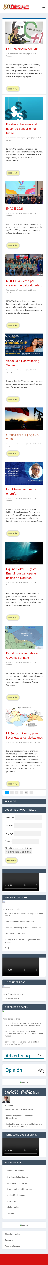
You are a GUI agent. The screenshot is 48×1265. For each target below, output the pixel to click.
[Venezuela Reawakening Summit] (24, 345)
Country (8, 841)
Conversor (11, 1201)
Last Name (9, 825)
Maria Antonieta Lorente (12, 994)
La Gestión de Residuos (15, 934)
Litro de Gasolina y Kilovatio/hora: (19, 921)
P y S (7, 948)
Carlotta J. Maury (12, 998)
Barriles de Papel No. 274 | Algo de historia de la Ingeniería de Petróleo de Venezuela (23, 1024)
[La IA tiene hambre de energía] (24, 473)
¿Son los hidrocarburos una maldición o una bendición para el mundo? (23, 1125)
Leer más (12, 89)
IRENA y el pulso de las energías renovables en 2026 (23, 941)
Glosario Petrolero (12, 1234)
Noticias (9, 56)
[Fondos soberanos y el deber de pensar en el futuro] (24, 108)
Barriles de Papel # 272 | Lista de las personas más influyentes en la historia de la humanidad (24, 1033)
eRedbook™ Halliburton (17, 1183)
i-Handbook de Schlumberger (19, 1189)
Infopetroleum (21, 54)
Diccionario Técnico (15, 1171)
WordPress (40, 1258)
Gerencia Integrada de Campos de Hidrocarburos (19, 1117)
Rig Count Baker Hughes (17, 1177)
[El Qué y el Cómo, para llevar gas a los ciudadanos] (24, 717)
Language (9, 833)
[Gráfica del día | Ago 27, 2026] (24, 418)
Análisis (40, 742)
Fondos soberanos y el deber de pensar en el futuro (21, 129)
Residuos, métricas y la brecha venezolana (23, 927)
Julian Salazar (8, 1105)
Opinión (8, 140)
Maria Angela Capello (23, 138)
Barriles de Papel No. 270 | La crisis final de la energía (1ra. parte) (23, 1043)
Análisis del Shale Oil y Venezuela (19, 1110)
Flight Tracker (13, 1207)
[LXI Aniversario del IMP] (24, 33)
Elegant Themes (20, 1258)
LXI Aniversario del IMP (22, 49)
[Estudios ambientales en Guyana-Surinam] (24, 637)
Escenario (9, 1240)
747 (26, 792)
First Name (9, 817)
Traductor (11, 1213)
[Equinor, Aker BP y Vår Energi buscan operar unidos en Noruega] (24, 553)
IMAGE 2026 (15, 208)
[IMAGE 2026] (24, 192)
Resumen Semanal (12, 1246)
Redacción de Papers (16, 1195)
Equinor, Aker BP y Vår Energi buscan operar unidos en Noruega (22, 573)
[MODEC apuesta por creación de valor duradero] (24, 265)
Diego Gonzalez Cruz (11, 1019)
